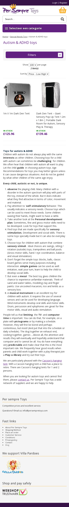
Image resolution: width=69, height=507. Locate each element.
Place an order (12, 432)
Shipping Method (13, 430)
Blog (7, 445)
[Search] (62, 19)
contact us (23, 379)
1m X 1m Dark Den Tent (16, 113)
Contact (8, 442)
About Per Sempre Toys (16, 427)
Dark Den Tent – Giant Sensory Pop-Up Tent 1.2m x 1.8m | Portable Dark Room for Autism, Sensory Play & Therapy (50, 120)
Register (63, 2)
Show (25, 64)
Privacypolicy (11, 440)
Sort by (23, 74)
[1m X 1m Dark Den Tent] (18, 95)
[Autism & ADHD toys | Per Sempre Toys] (21, 10)
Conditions (10, 437)
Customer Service (13, 435)
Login (54, 2)
